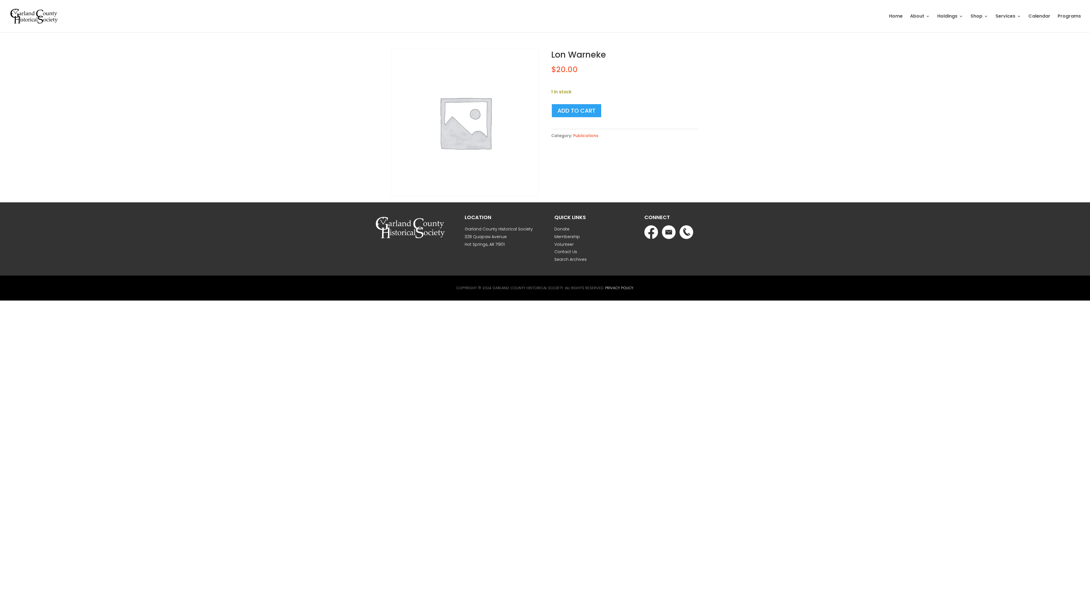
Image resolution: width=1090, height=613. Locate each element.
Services (1005, 16)
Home (896, 16)
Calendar (1039, 16)
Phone (686, 232)
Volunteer (564, 244)
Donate (561, 229)
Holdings (947, 16)
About (917, 16)
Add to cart (576, 111)
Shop (976, 16)
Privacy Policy (619, 288)
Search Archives (570, 259)
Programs (1069, 16)
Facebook (651, 232)
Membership (567, 237)
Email (669, 232)
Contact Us (565, 252)
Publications (585, 135)
